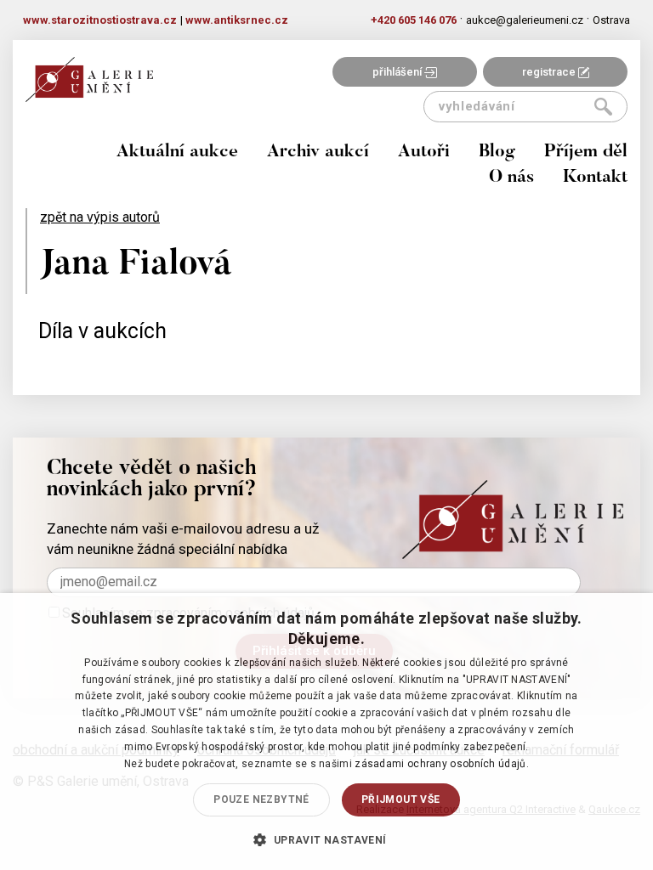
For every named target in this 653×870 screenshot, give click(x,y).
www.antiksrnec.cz (236, 20)
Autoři (424, 152)
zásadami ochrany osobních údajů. (442, 764)
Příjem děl (585, 152)
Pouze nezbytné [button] (261, 799)
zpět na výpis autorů (100, 217)
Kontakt (595, 178)
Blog (497, 152)
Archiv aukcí (318, 152)
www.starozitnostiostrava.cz (100, 20)
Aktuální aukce (177, 152)
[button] (326, 839)
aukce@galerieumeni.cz (524, 20)
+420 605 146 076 (414, 20)
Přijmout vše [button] (400, 799)
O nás (511, 178)
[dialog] (326, 731)
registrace (550, 71)
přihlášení (398, 71)
